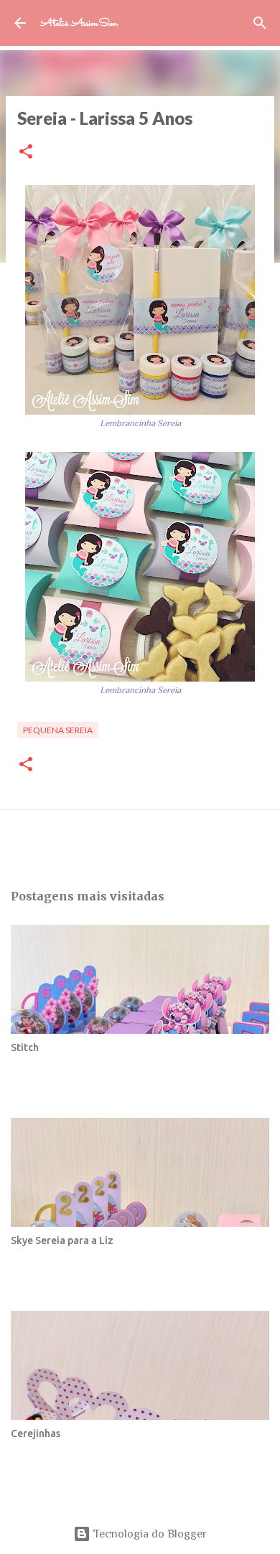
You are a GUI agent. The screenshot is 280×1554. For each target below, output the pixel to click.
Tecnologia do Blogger (148, 1533)
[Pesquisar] (260, 23)
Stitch (25, 1047)
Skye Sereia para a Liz (62, 1240)
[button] (25, 152)
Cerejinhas (35, 1433)
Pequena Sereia (58, 730)
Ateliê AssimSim (79, 23)
